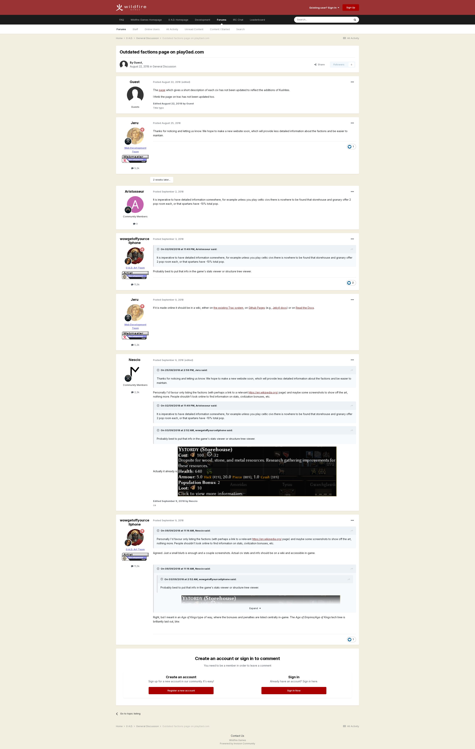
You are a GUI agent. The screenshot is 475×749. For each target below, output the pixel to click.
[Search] (355, 20)
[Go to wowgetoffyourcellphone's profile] (135, 255)
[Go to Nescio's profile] (135, 373)
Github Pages (257, 307)
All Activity (172, 29)
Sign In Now (294, 690)
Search (240, 29)
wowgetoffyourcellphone (134, 241)
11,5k (136, 284)
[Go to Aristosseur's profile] (135, 204)
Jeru (134, 123)
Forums (221, 19)
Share (320, 64)
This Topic (340, 19)
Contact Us (237, 735)
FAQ (121, 19)
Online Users (152, 29)
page (162, 90)
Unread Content (194, 29)
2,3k (136, 392)
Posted (167, 81)
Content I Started (220, 29)
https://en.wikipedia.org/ (263, 392)
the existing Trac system (228, 307)
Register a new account (181, 690)
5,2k (136, 168)
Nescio (134, 360)
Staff (135, 29)
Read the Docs (305, 307)
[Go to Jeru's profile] (135, 136)
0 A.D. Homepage (178, 19)
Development (202, 19)
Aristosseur (134, 191)
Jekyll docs (280, 307)
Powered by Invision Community (237, 743)
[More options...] (352, 82)
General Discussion (164, 66)
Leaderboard (257, 19)
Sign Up (350, 7)
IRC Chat (238, 19)
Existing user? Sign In (323, 7)
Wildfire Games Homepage (146, 19)
